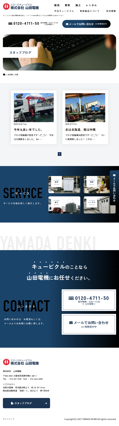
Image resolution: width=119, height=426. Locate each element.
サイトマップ (8, 419)
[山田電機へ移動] (5, 74)
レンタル (91, 5)
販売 (57, 5)
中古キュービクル (64, 10)
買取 (68, 5)
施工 (78, 5)
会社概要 (111, 10)
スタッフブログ (23, 403)
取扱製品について (90, 10)
